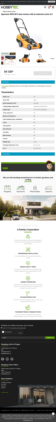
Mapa (2, 370)
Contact (3, 388)
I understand (51, 1)
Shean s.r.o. (52, 410)
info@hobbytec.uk (25, 410)
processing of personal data (18, 328)
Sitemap (32, 410)
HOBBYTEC (17, 410)
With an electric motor (9, 11)
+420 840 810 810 (5, 351)
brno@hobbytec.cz (6, 374)
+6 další (52, 58)
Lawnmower (5, 86)
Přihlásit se (50, 337)
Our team (3, 384)
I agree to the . (14, 328)
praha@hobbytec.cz (6, 353)
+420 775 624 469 (5, 372)
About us (3, 386)
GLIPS (42, 410)
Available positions (6, 382)
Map (2, 350)
